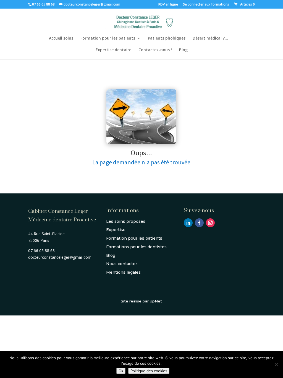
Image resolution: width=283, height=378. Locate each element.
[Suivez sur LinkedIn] (188, 222)
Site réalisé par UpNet (141, 301)
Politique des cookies (148, 371)
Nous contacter (121, 263)
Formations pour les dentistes (136, 246)
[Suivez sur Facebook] (199, 222)
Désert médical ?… (210, 38)
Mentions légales (123, 272)
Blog (183, 50)
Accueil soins (61, 38)
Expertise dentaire (113, 50)
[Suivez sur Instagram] (210, 222)
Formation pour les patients (107, 38)
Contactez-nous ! (155, 50)
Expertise (115, 229)
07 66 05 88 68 (43, 4)
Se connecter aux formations (206, 5)
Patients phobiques (166, 38)
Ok (121, 371)
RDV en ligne (168, 5)
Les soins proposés (125, 221)
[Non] (276, 364)
